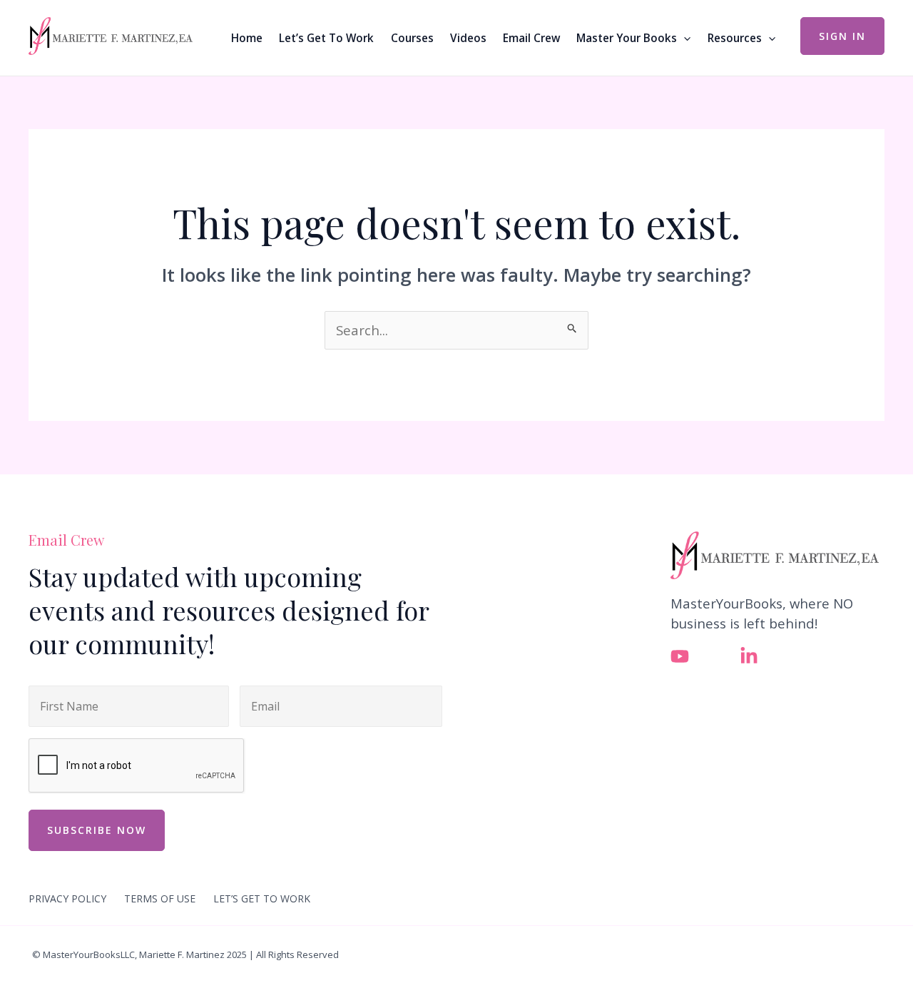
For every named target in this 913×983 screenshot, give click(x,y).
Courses (412, 38)
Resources (735, 38)
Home (246, 38)
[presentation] (137, 766)
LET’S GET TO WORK (261, 899)
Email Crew (531, 38)
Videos (468, 38)
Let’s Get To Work (326, 38)
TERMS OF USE (159, 899)
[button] (683, 38)
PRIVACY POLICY (67, 899)
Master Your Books (626, 38)
